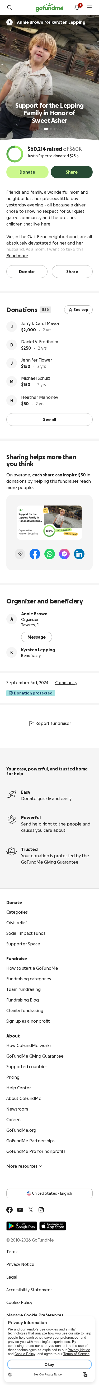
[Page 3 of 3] (54, 129)
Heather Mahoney (39, 397)
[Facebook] (35, 554)
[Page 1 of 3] (46, 129)
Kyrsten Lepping (38, 649)
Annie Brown (34, 613)
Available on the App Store (52, 1225)
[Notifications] (77, 7)
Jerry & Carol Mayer (40, 323)
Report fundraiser (53, 723)
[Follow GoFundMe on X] (30, 1209)
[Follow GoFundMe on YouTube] (20, 1209)
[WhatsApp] (49, 554)
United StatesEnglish (52, 1193)
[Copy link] (20, 554)
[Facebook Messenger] (64, 554)
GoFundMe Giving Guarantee (49, 862)
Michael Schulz (35, 378)
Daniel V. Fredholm (39, 341)
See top (81, 310)
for (51, 22)
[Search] (9, 7)
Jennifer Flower (36, 360)
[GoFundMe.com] (49, 7)
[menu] (89, 7)
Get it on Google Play (21, 1225)
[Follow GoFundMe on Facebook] (9, 1209)
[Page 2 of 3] (51, 129)
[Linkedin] (79, 554)
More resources (21, 1166)
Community (66, 682)
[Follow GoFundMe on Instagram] (41, 1209)
